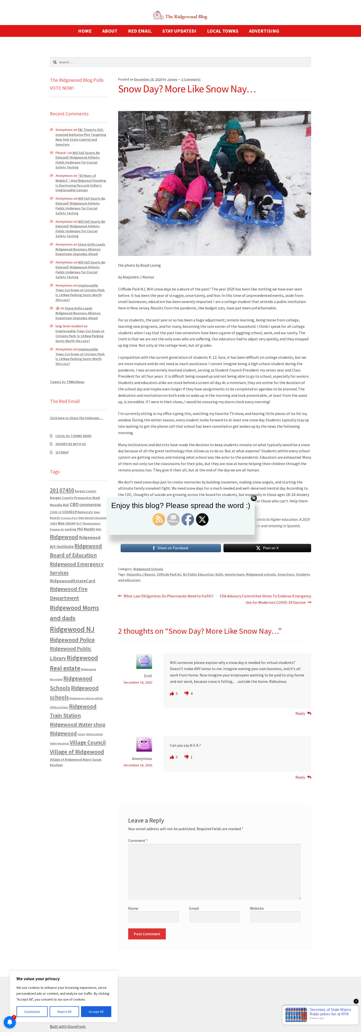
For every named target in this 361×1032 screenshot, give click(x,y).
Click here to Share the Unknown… (76, 418)
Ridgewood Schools (148, 569)
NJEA (219, 574)
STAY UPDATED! (179, 31)
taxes (81, 734)
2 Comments (191, 79)
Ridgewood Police (72, 639)
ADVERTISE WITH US (71, 444)
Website (257, 908)
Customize (32, 1011)
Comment (138, 840)
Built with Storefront (68, 1026)
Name (133, 908)
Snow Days (286, 574)
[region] (64, 996)
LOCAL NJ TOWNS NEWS (74, 436)
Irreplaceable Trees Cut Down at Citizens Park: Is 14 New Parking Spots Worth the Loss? (80, 292)
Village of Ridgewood (77, 752)
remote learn (234, 574)
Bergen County (85, 491)
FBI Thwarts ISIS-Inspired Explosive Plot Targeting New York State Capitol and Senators (81, 136)
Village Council (88, 742)
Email (194, 908)
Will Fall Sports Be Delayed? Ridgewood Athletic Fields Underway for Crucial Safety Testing (78, 160)
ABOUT (109, 31)
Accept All (96, 1011)
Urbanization (94, 734)
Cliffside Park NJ (169, 574)
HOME (85, 31)
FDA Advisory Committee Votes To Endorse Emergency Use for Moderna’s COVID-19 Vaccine (265, 599)
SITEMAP (62, 452)
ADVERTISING (264, 31)
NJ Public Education (198, 574)
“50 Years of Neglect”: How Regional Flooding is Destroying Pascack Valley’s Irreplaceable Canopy (81, 182)
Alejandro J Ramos (140, 574)
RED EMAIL (140, 31)
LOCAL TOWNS (222, 31)
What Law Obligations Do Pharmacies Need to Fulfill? (168, 596)
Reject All (64, 1011)
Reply (300, 713)
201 (54, 490)
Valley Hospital (59, 743)
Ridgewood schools (261, 574)
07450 (66, 490)
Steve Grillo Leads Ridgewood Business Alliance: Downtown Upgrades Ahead (80, 249)
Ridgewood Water (71, 724)
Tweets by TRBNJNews (67, 382)
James (172, 79)
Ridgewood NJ (72, 629)
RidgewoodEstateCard (72, 581)
